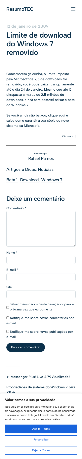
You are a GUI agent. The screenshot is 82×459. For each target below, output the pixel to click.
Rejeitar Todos (41, 450)
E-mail (12, 270)
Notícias (46, 169)
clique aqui (56, 115)
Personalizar (41, 439)
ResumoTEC (20, 9)
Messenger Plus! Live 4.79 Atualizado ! (40, 377)
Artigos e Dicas (21, 169)
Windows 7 (51, 179)
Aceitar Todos (41, 429)
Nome (12, 252)
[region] (41, 426)
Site (9, 287)
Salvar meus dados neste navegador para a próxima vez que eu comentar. (42, 306)
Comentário (16, 208)
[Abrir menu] (73, 9)
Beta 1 (12, 179)
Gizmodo (68, 136)
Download (29, 179)
